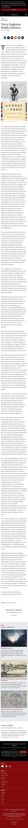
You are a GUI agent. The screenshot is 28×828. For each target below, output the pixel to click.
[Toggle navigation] (2, 15)
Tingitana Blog (4, 782)
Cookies (14, 824)
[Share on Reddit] (15, 37)
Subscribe (3, 784)
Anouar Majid (4, 775)
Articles (3, 794)
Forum (2, 797)
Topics (2, 803)
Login (2, 786)
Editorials (3, 792)
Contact (3, 779)
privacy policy (6, 6)
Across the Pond (12, 56)
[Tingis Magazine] (14, 14)
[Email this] (12, 37)
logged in (10, 728)
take (2, 525)
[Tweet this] (8, 37)
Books (2, 799)
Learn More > (14, 615)
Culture (15, 602)
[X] (10, 766)
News (2, 801)
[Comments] (22, 37)
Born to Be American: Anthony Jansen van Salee (14, 679)
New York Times (18, 435)
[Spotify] (6, 766)
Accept (14, 9)
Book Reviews (8, 602)
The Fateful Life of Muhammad (11, 709)
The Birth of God (6, 648)
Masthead (3, 777)
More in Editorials (7, 627)
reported (17, 374)
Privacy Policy (13, 754)
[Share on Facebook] (5, 37)
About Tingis (4, 773)
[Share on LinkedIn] (19, 37)
